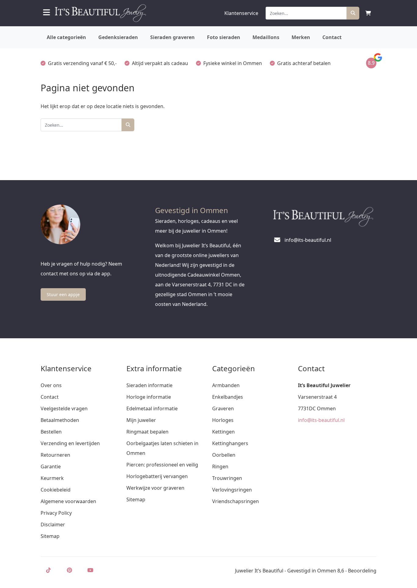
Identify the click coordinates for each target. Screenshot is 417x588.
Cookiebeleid (56, 489)
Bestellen (51, 431)
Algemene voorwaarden (68, 501)
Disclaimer (53, 524)
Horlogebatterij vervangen (157, 476)
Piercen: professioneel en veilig (162, 464)
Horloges (223, 420)
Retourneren (55, 455)
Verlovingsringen (232, 489)
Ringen (220, 466)
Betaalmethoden (60, 420)
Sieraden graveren (172, 37)
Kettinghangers (230, 443)
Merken (301, 37)
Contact (332, 37)
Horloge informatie (148, 397)
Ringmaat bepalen (147, 431)
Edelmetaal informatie (152, 408)
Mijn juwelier (141, 420)
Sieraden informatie (149, 385)
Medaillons (265, 37)
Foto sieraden (223, 37)
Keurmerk (52, 478)
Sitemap (50, 536)
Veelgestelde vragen (64, 408)
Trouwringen (227, 478)
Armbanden (226, 385)
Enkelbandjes (227, 397)
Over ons (51, 385)
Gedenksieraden (118, 37)
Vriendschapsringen (235, 501)
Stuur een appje (63, 294)
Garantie (51, 466)
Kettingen (223, 431)
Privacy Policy (56, 513)
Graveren (223, 408)
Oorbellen (223, 455)
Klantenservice (241, 13)
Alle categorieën (66, 37)
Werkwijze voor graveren (155, 488)
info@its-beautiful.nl (321, 420)
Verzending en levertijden (70, 443)
